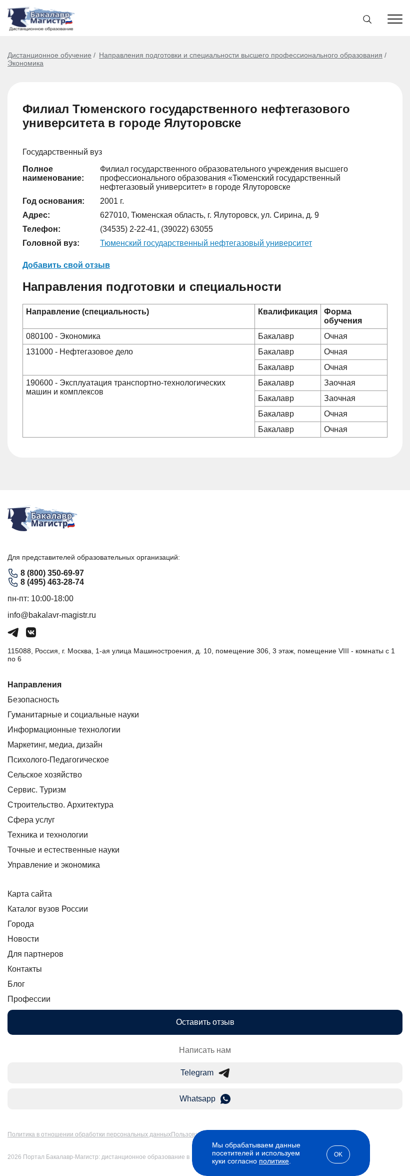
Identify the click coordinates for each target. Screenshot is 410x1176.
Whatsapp (198, 1098)
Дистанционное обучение (50, 55)
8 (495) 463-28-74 (52, 582)
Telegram (197, 1072)
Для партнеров (36, 954)
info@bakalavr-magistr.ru (52, 615)
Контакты (25, 969)
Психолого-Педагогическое (58, 759)
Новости (23, 939)
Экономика (26, 63)
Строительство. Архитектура (61, 805)
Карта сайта (30, 894)
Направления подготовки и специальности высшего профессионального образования (240, 55)
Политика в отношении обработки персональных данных (89, 1134)
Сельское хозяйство (45, 774)
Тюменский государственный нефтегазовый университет (206, 243)
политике (274, 1161)
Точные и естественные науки (64, 850)
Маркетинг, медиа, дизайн (55, 744)
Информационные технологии (64, 729)
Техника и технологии (48, 835)
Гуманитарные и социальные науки (73, 714)
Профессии (29, 999)
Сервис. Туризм (37, 790)
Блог (16, 984)
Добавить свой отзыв (66, 265)
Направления (35, 684)
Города (21, 924)
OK (338, 1154)
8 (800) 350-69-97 (52, 573)
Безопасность (33, 699)
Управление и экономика (54, 865)
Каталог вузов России (48, 909)
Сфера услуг (31, 820)
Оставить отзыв (205, 1022)
